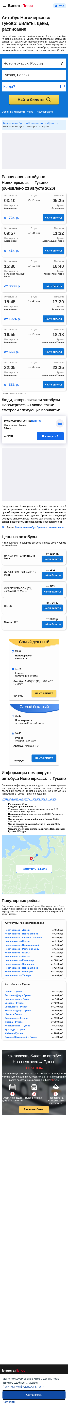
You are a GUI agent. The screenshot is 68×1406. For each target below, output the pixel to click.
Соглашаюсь (34, 1394)
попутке (36, 420)
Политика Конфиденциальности (23, 1386)
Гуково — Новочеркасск (39, 111)
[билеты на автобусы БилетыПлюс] (14, 1371)
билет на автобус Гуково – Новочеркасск (40, 527)
